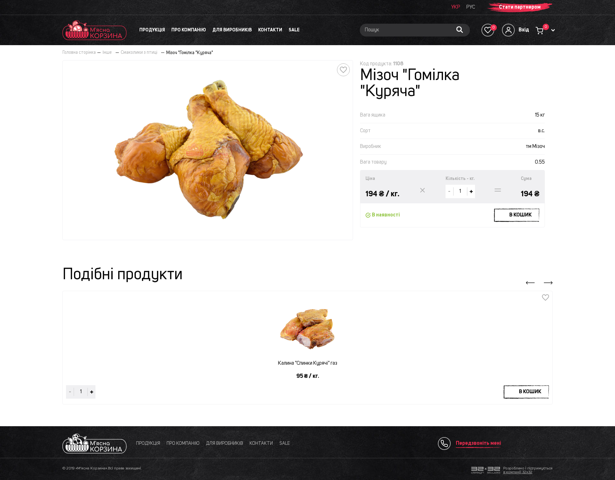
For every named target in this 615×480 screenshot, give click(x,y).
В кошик (520, 215)
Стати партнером (520, 7)
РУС (470, 7)
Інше (107, 52)
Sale (294, 30)
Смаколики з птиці (139, 52)
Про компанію (188, 30)
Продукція (152, 30)
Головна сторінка (79, 52)
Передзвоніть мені (478, 443)
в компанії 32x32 (517, 472)
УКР (455, 7)
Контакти (270, 30)
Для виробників (232, 30)
